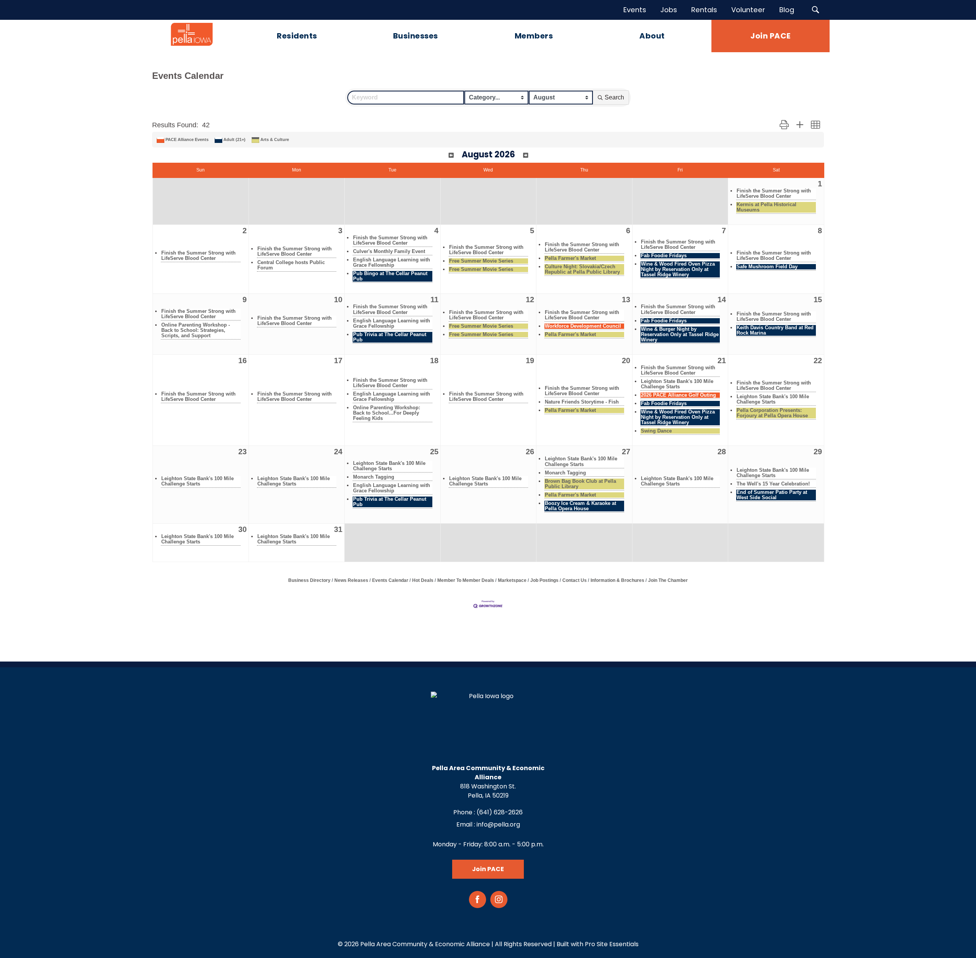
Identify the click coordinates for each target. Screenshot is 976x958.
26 (530, 451)
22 (818, 360)
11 (434, 299)
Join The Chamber (668, 580)
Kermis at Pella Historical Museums (766, 207)
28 (722, 451)
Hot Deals (422, 580)
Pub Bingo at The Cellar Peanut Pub (390, 276)
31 (338, 529)
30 (242, 529)
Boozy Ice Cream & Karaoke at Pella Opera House (580, 506)
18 (434, 360)
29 (818, 451)
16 (242, 360)
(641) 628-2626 (500, 812)
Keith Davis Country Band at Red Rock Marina (775, 330)
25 (434, 451)
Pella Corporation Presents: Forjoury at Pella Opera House (772, 413)
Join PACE (488, 869)
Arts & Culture (274, 139)
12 (530, 299)
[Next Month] (525, 155)
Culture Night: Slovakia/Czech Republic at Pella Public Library (582, 269)
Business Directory (309, 580)
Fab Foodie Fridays (664, 255)
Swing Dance (656, 431)
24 (338, 451)
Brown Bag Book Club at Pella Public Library (580, 484)
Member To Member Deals (465, 580)
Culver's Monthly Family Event (389, 251)
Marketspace (512, 580)
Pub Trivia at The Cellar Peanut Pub (389, 337)
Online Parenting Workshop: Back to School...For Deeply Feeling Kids (386, 413)
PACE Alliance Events (187, 139)
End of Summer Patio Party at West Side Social (772, 495)
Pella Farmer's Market (570, 258)
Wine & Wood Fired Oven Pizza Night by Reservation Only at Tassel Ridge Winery (678, 269)
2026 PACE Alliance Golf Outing (678, 395)
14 (722, 299)
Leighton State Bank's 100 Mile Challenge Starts (677, 384)
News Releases (351, 580)
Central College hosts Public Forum (291, 265)
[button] (784, 125)
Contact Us (574, 580)
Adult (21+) (234, 139)
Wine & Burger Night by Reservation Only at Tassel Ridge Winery (680, 335)
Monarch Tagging (373, 477)
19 (530, 360)
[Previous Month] (451, 155)
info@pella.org (498, 824)
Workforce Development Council (583, 326)
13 (626, 299)
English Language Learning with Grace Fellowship (391, 262)
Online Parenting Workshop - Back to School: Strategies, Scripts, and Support (195, 330)
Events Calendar (390, 580)
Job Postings (544, 580)
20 (626, 360)
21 (722, 360)
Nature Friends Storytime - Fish (582, 402)
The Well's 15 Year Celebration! (773, 484)
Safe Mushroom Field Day (767, 266)
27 (626, 451)
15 (818, 299)
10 (338, 299)
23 (242, 451)
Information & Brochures (617, 580)
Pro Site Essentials (612, 944)
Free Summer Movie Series (481, 261)
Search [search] (614, 97)
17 (338, 360)
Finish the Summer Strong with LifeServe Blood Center (774, 193)
